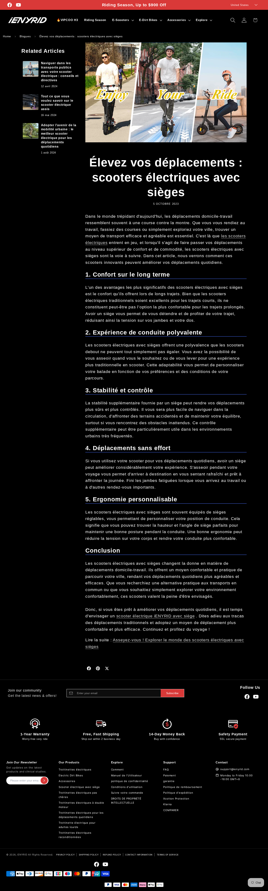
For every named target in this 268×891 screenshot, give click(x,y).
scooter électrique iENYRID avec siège (155, 616)
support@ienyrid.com (234, 769)
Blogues (25, 36)
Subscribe (172, 693)
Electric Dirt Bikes (71, 775)
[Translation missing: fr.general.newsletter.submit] (44, 780)
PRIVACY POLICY (65, 854)
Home (7, 36)
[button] (122, 20)
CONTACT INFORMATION (138, 854)
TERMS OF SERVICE (168, 854)
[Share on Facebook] (88, 668)
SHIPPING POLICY (89, 854)
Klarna (167, 804)
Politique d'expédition (178, 792)
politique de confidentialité (129, 781)
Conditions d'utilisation (127, 787)
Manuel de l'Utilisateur (126, 775)
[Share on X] (106, 668)
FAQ (166, 769)
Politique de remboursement (182, 787)
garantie (168, 781)
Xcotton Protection (176, 798)
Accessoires (67, 781)
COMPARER (170, 810)
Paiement (169, 775)
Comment (117, 769)
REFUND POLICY (112, 854)
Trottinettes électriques (75, 769)
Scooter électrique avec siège (79, 787)
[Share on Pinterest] (97, 668)
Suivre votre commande (127, 792)
